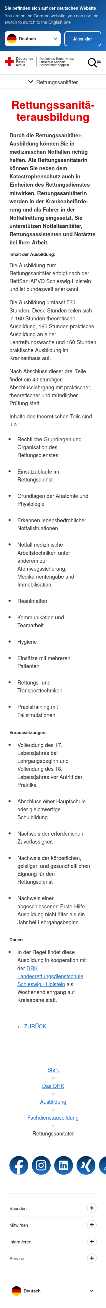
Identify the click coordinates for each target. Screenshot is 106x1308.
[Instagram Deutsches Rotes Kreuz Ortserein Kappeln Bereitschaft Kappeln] (41, 1165)
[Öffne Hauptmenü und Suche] (94, 63)
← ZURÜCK (31, 1026)
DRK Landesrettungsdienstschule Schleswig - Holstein (50, 976)
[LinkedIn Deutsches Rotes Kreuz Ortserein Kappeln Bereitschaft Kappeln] (63, 1165)
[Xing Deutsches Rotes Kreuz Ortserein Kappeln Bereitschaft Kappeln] (86, 1165)
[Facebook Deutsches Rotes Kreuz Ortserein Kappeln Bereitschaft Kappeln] (18, 1165)
